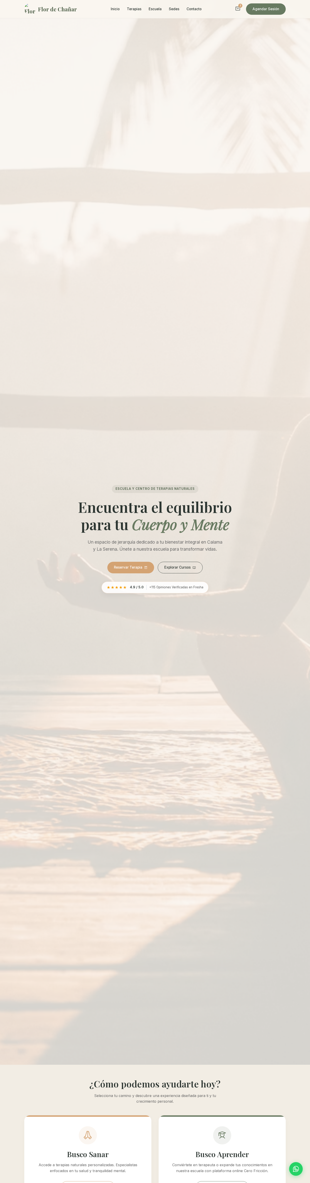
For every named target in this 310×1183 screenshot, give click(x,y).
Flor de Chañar (57, 9)
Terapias (134, 9)
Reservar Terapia (128, 567)
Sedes (174, 9)
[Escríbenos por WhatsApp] (296, 1169)
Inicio (115, 9)
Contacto (194, 9)
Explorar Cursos (177, 567)
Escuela (155, 9)
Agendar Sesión (266, 9)
